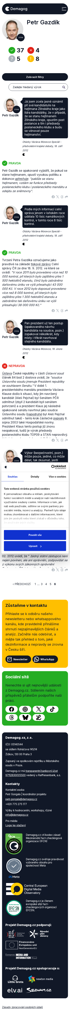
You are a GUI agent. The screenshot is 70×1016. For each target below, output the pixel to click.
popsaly (58, 418)
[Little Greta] (15, 979)
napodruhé (34, 414)
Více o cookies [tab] (57, 476)
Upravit (33, 546)
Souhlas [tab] (13, 476)
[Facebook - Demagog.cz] (11, 709)
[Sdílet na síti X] (57, 196)
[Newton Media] (40, 979)
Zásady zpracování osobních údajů (22, 1007)
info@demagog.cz (16, 814)
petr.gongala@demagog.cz (21, 799)
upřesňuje (21, 179)
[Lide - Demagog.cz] (39, 717)
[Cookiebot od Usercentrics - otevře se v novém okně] (51, 467)
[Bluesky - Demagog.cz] (25, 717)
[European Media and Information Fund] (21, 956)
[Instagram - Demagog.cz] (25, 709)
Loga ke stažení (15, 825)
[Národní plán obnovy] (39, 934)
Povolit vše (35, 534)
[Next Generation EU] (21, 945)
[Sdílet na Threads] (62, 196)
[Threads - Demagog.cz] (11, 717)
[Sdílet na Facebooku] (53, 196)
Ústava (7, 373)
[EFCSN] (13, 908)
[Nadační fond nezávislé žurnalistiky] (15, 934)
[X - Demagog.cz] (39, 709)
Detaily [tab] (35, 476)
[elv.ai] (14, 990)
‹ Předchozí (22, 584)
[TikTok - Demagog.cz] (52, 709)
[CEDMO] (26, 889)
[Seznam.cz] (39, 990)
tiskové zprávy (41, 264)
